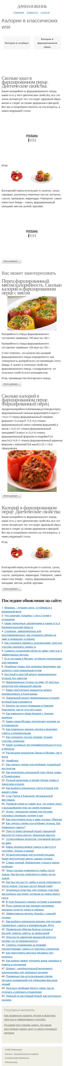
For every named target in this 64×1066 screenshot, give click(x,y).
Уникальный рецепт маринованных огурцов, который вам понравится (31, 700)
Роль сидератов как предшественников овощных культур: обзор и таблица (28, 907)
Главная (18, 12)
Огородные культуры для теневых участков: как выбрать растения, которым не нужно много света (31, 894)
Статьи (45, 12)
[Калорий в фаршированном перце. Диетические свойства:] (32, 555)
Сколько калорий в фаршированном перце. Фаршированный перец (25, 399)
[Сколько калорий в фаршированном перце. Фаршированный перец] (32, 471)
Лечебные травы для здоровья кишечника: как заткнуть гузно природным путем (31, 668)
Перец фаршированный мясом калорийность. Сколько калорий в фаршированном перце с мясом (32, 286)
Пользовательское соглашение (26, 1054)
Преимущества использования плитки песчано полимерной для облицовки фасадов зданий (29, 980)
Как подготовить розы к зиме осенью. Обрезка (34, 819)
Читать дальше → (11, 261)
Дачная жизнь (32, 6)
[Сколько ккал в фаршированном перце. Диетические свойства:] (32, 178)
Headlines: (12, 760)
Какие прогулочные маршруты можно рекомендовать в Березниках (27, 692)
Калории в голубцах (17, 42)
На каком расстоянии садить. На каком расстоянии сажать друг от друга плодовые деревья (30, 1029)
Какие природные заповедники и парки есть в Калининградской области (31, 625)
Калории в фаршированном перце (47, 42)
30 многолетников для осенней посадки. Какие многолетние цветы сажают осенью (28, 856)
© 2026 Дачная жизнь (13, 1049)
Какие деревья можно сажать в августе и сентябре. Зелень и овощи (29, 849)
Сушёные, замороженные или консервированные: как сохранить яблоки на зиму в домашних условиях (29, 635)
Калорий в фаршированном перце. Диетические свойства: (31, 509)
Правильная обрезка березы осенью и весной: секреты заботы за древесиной (27, 931)
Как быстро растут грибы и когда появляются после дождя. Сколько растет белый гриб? (31, 884)
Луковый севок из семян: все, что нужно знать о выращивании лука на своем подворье (32, 805)
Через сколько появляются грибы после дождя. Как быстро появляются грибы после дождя (29, 874)
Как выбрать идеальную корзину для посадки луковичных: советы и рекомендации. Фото (31, 923)
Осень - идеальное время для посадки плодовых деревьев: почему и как (27, 813)
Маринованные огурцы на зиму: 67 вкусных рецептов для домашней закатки (30, 684)
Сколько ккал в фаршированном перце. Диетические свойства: (25, 81)
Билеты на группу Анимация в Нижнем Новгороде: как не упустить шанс (27, 707)
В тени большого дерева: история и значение (33, 902)
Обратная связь (11, 1062)
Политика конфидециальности (17, 1058)
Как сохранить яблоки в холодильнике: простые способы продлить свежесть (32, 645)
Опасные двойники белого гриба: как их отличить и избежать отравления (28, 990)
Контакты (8, 1054)
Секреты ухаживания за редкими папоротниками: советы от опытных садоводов (30, 947)
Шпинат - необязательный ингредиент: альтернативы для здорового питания (27, 970)
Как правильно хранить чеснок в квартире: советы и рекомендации (30, 731)
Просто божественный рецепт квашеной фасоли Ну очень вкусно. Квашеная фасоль (28, 833)
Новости (32, 12)
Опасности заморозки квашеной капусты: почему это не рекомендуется (29, 939)
